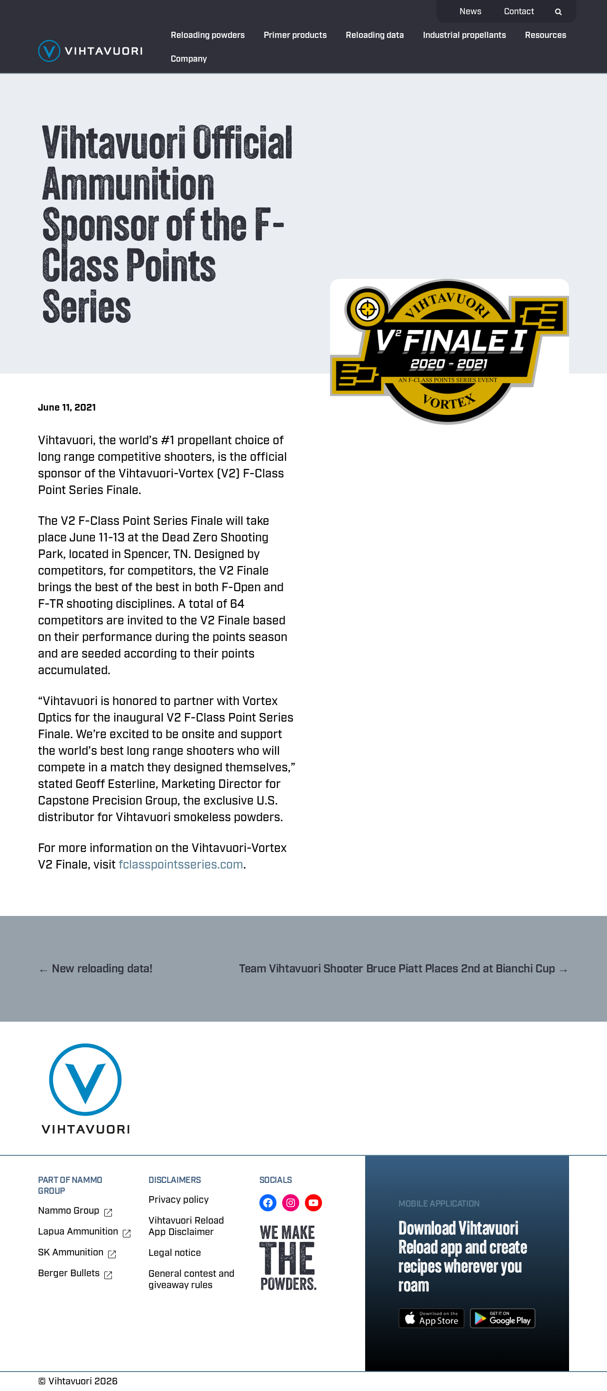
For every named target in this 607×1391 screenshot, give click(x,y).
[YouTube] (313, 1202)
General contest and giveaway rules (191, 1279)
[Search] (558, 11)
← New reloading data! (95, 968)
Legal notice (174, 1253)
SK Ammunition (70, 1252)
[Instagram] (290, 1202)
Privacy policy (178, 1200)
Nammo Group (69, 1211)
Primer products (295, 35)
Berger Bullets (69, 1273)
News (470, 11)
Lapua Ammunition (78, 1231)
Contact (519, 11)
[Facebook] (267, 1202)
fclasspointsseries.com (181, 864)
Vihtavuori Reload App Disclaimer (186, 1226)
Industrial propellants (464, 35)
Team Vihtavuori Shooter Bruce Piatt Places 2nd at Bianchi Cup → (404, 968)
